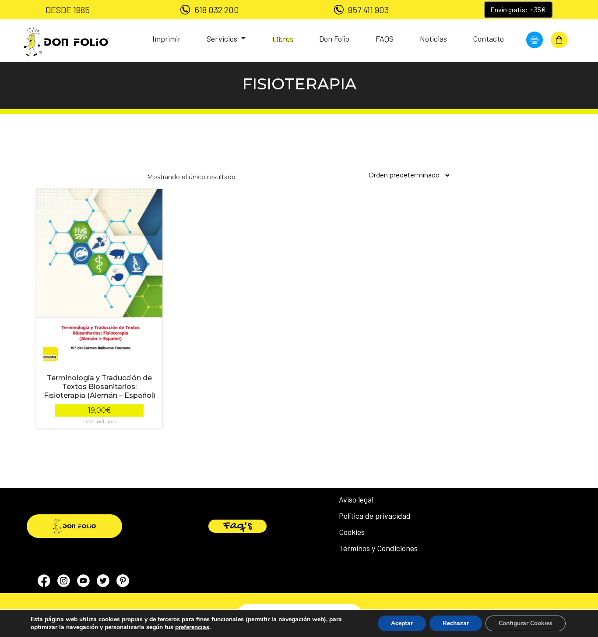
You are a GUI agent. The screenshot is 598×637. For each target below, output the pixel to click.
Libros (282, 38)
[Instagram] (63, 582)
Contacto (488, 38)
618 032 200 (216, 9)
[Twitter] (103, 582)
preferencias (192, 627)
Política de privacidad (375, 515)
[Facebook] (44, 582)
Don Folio (334, 38)
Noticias (433, 38)
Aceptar (402, 623)
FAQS (385, 38)
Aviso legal (356, 499)
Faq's (237, 526)
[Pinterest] (122, 582)
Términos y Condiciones (378, 548)
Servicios (223, 38)
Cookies (352, 532)
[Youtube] (83, 582)
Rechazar (456, 623)
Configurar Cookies (525, 623)
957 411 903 (368, 9)
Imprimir (166, 38)
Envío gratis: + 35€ (518, 9)
